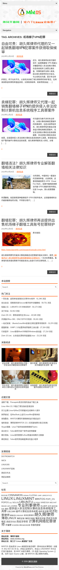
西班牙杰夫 (5, 473)
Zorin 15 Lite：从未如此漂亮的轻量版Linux (18, 336)
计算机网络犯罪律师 (28, 523)
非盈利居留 (35, 525)
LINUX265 (5, 465)
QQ (10, 502)
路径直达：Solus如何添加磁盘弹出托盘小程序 (19, 439)
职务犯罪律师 (29, 515)
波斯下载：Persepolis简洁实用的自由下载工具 (19, 402)
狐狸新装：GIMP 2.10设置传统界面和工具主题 (20, 327)
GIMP (39, 495)
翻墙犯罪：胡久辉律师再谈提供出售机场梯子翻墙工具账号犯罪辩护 (28, 222)
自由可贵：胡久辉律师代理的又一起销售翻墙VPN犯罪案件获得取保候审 (29, 47)
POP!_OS (50, 499)
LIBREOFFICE (47, 495)
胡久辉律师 (44, 514)
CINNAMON (15, 495)
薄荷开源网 (30, 518)
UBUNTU (26, 502)
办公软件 (43, 506)
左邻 (49, 506)
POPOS (5, 502)
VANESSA (44, 502)
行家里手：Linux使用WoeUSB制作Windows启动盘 (21, 331)
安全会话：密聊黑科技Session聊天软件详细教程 (20, 303)
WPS (9, 506)
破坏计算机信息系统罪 (27, 511)
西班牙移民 (22, 521)
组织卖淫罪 (43, 511)
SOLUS (15, 502)
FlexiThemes (39, 567)
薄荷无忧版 (40, 518)
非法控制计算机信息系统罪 (21, 525)
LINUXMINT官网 (8, 469)
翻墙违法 (13, 515)
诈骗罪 (8, 525)
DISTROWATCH (7, 456)
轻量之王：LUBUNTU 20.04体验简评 (16, 307)
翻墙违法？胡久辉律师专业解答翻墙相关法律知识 (28, 165)
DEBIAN (26, 495)
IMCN (3, 460)
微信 (7, 509)
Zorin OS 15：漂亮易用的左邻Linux (15, 315)
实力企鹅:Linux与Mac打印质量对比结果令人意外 (20, 410)
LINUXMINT (24, 498)
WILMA (4, 506)
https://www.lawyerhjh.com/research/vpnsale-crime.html (23, 250)
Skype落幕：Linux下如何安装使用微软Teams (19, 427)
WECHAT (53, 502)
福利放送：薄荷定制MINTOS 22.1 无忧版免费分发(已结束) (24, 423)
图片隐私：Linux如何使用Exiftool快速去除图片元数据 (22, 435)
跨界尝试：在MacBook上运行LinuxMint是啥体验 (20, 415)
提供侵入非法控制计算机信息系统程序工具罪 (28, 510)
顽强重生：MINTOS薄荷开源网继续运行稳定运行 (20, 419)
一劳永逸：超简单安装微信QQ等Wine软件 (18, 299)
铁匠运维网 (5, 477)
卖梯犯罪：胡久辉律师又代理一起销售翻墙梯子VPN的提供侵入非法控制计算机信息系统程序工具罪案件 (29, 106)
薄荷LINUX (8, 518)
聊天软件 (20, 515)
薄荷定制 (21, 518)
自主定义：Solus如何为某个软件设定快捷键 (18, 431)
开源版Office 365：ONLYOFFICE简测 (16, 319)
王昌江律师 (11, 512)
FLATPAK (33, 495)
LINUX (7, 498)
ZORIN (14, 506)
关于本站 (5, 311)
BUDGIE (4, 495)
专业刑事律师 (29, 505)
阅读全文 (52, 94)
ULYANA (36, 502)
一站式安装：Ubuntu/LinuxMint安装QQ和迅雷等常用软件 (24, 323)
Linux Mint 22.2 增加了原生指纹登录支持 (17, 406)
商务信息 (20, 56)
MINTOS (40, 498)
